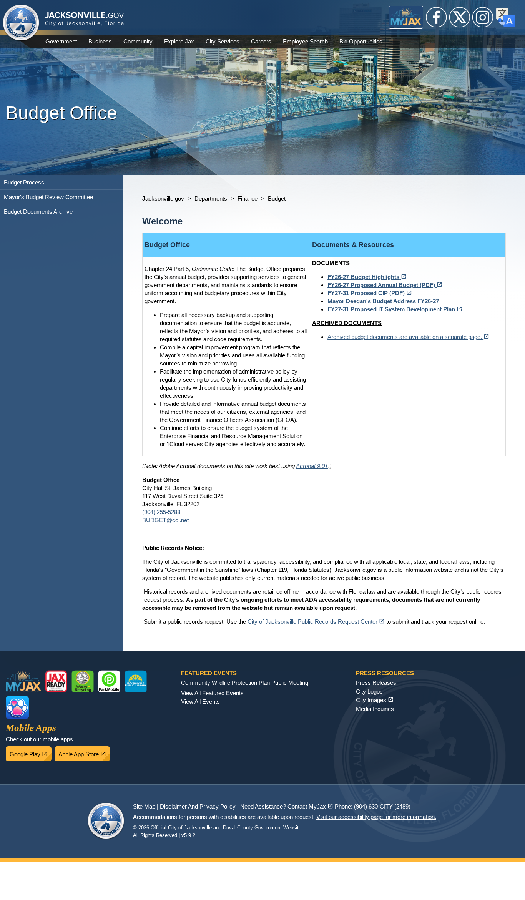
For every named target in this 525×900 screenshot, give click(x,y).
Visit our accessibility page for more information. (376, 817)
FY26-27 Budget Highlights (367, 277)
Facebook (436, 17)
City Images (375, 700)
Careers (261, 41)
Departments (210, 198)
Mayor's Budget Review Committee (48, 197)
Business (100, 41)
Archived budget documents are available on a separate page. (408, 337)
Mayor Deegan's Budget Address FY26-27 (383, 301)
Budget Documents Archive (38, 211)
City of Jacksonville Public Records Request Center (316, 621)
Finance (248, 198)
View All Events (200, 701)
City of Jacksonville (21, 23)
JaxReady (56, 681)
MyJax (406, 17)
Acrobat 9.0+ (312, 466)
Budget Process (24, 182)
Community (138, 41)
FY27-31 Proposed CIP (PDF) (369, 293)
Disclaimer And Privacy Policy (198, 806)
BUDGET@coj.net (165, 520)
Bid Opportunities (360, 41)
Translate (505, 17)
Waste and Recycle (82, 681)
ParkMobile (109, 681)
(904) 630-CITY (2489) (382, 806)
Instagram (482, 17)
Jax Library (135, 681)
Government (61, 41)
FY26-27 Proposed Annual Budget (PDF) (384, 285)
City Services (222, 41)
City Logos (369, 691)
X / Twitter (459, 17)
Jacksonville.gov (163, 198)
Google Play (31, 752)
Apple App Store (84, 752)
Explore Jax (179, 41)
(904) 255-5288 (161, 512)
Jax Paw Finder (17, 707)
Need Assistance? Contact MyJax (286, 806)
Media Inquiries (375, 709)
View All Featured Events (212, 693)
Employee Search (305, 41)
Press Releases (376, 682)
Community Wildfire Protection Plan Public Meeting (244, 682)
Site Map (144, 806)
